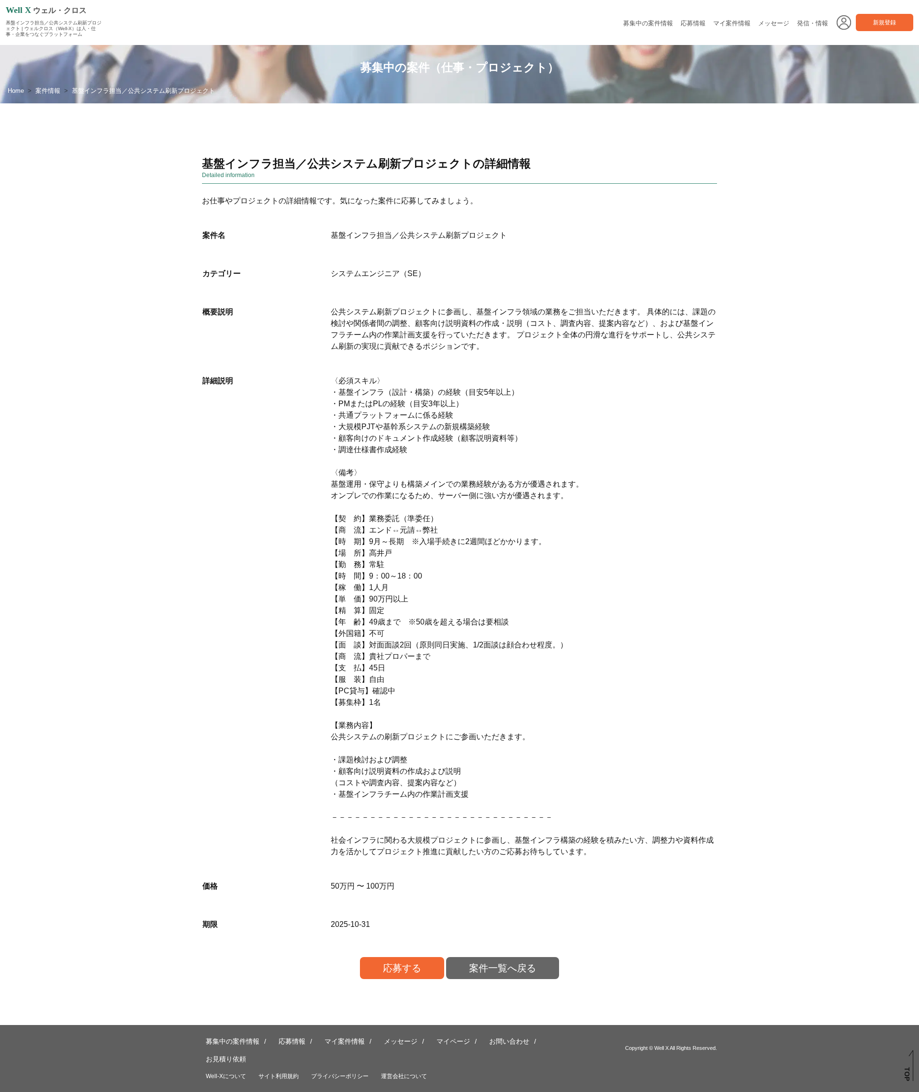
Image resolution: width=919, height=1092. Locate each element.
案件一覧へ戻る (502, 968)
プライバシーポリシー (340, 1076)
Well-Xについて (226, 1076)
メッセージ (773, 23)
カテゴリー (221, 273)
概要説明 (217, 312)
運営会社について (404, 1076)
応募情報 (693, 23)
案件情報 (47, 90)
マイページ (453, 1041)
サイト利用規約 (278, 1076)
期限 (210, 924)
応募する (402, 968)
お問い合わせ (509, 1041)
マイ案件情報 (732, 23)
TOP (907, 1074)
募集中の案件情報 (648, 23)
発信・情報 (812, 23)
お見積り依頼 (226, 1059)
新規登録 (884, 22)
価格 (210, 886)
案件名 (213, 235)
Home (16, 90)
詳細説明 (217, 381)
